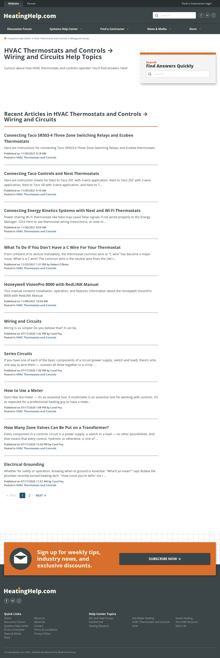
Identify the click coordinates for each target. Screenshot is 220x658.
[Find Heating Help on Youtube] (207, 15)
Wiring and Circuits (22, 321)
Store (193, 29)
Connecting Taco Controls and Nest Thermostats (51, 173)
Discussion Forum (19, 29)
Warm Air (181, 626)
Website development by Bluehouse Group (54, 652)
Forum (31, 3)
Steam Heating (184, 618)
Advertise (39, 622)
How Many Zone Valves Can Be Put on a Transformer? (56, 427)
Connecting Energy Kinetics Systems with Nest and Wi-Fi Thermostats (72, 210)
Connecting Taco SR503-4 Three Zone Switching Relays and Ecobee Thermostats (68, 138)
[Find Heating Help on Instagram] (213, 15)
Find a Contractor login (197, 3)
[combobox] (174, 15)
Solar (135, 626)
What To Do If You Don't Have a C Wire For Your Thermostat (62, 247)
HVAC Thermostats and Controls (50, 38)
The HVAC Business (186, 622)
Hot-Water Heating (143, 618)
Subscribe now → (165, 558)
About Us (39, 618)
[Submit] (157, 15)
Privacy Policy (42, 633)
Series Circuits (18, 353)
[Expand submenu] (82, 28)
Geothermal (96, 622)
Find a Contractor (112, 29)
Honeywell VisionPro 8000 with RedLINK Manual (51, 284)
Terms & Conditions (45, 629)
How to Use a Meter (23, 390)
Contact (38, 626)
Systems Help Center (64, 29)
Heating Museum (99, 626)
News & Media (157, 29)
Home (7, 618)
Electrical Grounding (24, 464)
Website (13, 3)
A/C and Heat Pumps (101, 618)
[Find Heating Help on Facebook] (201, 15)
